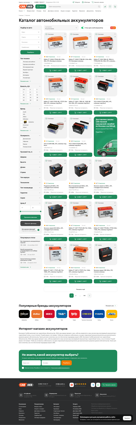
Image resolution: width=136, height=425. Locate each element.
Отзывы (39, 11)
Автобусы (56, 413)
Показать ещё (80, 289)
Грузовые (56, 408)
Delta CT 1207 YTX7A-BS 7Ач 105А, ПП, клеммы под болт (80, 228)
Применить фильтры (30, 217)
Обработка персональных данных (101, 406)
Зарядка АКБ (77, 406)
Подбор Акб (38, 415)
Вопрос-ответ (31, 11)
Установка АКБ (77, 408)
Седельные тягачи (59, 411)
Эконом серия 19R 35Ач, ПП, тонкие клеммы (103, 271)
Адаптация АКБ (77, 413)
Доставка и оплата (53, 11)
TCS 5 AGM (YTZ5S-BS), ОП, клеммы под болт (78, 144)
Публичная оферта (96, 412)
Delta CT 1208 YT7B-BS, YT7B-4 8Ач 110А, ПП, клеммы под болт (105, 228)
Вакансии (82, 11)
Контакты (98, 11)
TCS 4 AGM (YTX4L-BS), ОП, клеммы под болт (103, 102)
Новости (21, 411)
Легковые (56, 406)
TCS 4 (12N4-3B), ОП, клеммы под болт (55, 144)
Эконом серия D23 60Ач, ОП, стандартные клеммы (53, 228)
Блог (44, 11)
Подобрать (30, 52)
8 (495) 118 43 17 (39, 2)
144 (84, 295)
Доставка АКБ (77, 411)
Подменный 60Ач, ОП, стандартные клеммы (51, 186)
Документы (90, 11)
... (80, 295)
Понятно (127, 418)
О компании (22, 406)
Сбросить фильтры (30, 223)
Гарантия (74, 11)
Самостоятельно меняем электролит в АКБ (28, 259)
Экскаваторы (57, 417)
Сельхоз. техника (59, 415)
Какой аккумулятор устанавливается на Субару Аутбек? (28, 251)
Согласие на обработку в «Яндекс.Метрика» (104, 408)
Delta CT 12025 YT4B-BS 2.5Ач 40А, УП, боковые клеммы (80, 60)
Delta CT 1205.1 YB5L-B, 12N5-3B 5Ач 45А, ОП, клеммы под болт (79, 102)
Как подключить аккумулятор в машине (30, 241)
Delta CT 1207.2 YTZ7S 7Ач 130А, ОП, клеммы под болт (79, 271)
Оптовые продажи (39, 417)
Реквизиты (22, 417)
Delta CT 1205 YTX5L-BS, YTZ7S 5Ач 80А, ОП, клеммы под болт (55, 102)
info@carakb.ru (60, 384)
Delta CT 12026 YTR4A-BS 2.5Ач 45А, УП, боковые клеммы (54, 60)
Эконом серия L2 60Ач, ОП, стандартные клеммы (103, 186)
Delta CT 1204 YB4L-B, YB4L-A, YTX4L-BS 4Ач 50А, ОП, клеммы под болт (104, 60)
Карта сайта (94, 410)
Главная (21, 15)
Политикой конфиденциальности (60, 368)
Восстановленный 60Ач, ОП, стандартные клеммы (78, 186)
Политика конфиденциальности (100, 404)
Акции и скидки (65, 11)
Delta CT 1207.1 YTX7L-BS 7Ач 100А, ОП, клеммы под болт (54, 271)
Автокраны (57, 419)
